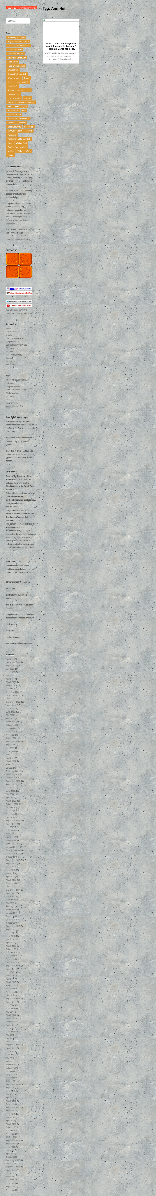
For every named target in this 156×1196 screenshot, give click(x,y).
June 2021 (10, 751)
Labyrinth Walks (12, 341)
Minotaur (9, 351)
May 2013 (10, 1035)
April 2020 (10, 797)
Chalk (10, 45)
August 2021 (11, 744)
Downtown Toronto (15, 53)
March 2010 (11, 1124)
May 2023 (10, 675)
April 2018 (10, 876)
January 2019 (12, 847)
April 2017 (10, 906)
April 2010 (10, 1120)
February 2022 (12, 725)
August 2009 (11, 1143)
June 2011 (10, 1091)
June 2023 (10, 672)
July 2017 (10, 896)
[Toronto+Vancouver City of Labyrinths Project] (21, 7)
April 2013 (10, 1038)
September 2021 (13, 741)
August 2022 (11, 705)
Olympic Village (14, 98)
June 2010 (10, 1114)
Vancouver (12, 134)
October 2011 (11, 1081)
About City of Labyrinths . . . (17, 379)
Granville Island (14, 78)
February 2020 (12, 804)
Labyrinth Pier (13, 94)
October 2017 (11, 886)
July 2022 (10, 708)
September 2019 (13, 820)
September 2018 (13, 860)
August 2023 (11, 665)
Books (8, 328)
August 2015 (11, 969)
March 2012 (11, 1064)
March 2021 (11, 761)
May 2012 (10, 1058)
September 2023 (13, 662)
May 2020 (10, 794)
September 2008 (13, 1160)
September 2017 (13, 889)
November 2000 (13, 1190)
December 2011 (13, 1074)
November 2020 (13, 774)
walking (11, 151)
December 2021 (13, 731)
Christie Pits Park (15, 49)
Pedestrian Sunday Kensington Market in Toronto (21, 216)
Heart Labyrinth (22, 82)
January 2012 (12, 1071)
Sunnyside (28, 126)
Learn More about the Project (18, 239)
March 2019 (11, 840)
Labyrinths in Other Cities (16, 344)
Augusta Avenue (14, 41)
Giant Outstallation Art (15, 338)
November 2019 (13, 814)
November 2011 (13, 1077)
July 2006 (10, 1173)
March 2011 (11, 1100)
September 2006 (13, 1166)
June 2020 (10, 790)
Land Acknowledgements (16, 389)
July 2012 (10, 1051)
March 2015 (11, 982)
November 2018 (13, 853)
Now (8, 399)
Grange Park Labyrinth (17, 74)
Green (26, 78)
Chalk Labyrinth (22, 45)
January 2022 (12, 728)
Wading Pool (21, 143)
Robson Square (14, 114)
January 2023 (12, 688)
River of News (12, 402)
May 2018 (10, 873)
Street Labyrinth (14, 126)
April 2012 (10, 1061)
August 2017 (11, 893)
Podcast (9, 358)
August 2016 (11, 929)
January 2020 (12, 807)
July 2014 (10, 1005)
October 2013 (11, 1021)
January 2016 (12, 952)
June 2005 (10, 1183)
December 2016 (13, 916)
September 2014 (13, 998)
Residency (10, 361)
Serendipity (11, 364)
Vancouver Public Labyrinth (19, 138)
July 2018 (10, 866)
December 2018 (13, 850)
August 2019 (11, 823)
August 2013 (11, 1025)
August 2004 (11, 1186)
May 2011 (10, 1094)
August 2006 (11, 1170)
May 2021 (10, 754)
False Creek (13, 61)
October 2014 (11, 995)
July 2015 (10, 972)
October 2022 (11, 698)
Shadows (22, 122)
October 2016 (11, 922)
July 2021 (10, 748)
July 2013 (10, 1028)
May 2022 (10, 715)
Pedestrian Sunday (14, 354)
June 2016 (10, 936)
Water (20, 151)
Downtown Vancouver (17, 57)
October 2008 (11, 1157)
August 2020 (11, 784)
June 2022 (10, 711)
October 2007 (11, 1163)
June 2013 (10, 1031)
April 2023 (10, 678)
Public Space (13, 110)
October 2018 (11, 856)
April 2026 (10, 659)
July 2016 (10, 932)
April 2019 (10, 837)
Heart (10, 82)
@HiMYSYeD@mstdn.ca (26, 313)
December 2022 (13, 692)
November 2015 (13, 959)
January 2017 (12, 913)
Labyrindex (10, 383)
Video (10, 143)
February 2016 (12, 949)
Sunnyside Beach (15, 130)
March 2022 (11, 721)
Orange (27, 98)
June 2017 (10, 899)
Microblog (10, 348)
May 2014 (10, 1011)
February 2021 (12, 764)
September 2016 (13, 926)
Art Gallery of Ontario (16, 37)
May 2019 (10, 833)
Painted (11, 102)
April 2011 (10, 1097)
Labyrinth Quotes (13, 386)
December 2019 (13, 810)
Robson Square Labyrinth (18, 118)
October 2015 (11, 962)
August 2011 (11, 1087)
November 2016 (13, 919)
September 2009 (13, 1140)
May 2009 (10, 1150)
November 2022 (13, 695)
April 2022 (10, 718)
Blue (27, 41)
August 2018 (11, 863)
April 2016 (10, 942)
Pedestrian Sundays (26, 102)
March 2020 (11, 800)
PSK (9, 106)
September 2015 (13, 965)
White (28, 151)
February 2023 (12, 685)
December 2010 (13, 1104)
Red (24, 110)
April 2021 (10, 758)
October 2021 (11, 738)
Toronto (29, 130)
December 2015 (13, 955)
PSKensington (21, 106)
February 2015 (12, 985)
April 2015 (10, 978)
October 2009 (11, 1137)
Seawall (11, 122)
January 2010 (12, 1130)
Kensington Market (15, 90)
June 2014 (10, 1008)
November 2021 (13, 734)
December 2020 (13, 771)
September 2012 (13, 1044)
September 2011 (13, 1084)
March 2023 (11, 682)
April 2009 (10, 1153)
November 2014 (13, 992)
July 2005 (10, 1180)
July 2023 (10, 668)
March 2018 (11, 880)
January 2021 (12, 767)
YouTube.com (11, 309)
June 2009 (10, 1147)
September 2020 (13, 781)
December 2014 (13, 988)
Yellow (10, 155)
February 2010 (12, 1127)
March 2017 (11, 909)
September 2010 (13, 1107)
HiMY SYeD (12, 86)
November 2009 (13, 1133)
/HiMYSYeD (22, 309)
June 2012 (10, 1054)
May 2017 (10, 903)
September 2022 (13, 701)
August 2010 (11, 1110)
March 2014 (11, 1015)
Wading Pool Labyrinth (17, 147)
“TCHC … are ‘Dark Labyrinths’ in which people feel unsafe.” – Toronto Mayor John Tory (61, 46)
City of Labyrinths (13, 331)
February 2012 (12, 1068)
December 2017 (13, 883)
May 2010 (10, 1117)
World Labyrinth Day (14, 406)
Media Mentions (12, 393)
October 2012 (11, 1041)
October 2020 (11, 777)
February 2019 (12, 843)
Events (9, 335)
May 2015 (10, 975)
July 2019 (10, 827)
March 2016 (11, 945)
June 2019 (10, 830)
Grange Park (13, 69)
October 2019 (11, 817)
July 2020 (10, 787)
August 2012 (11, 1048)
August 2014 (11, 1002)
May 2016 (10, 939)
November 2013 (13, 1018)
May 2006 (10, 1176)
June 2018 (10, 870)
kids (28, 90)
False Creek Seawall (16, 65)
